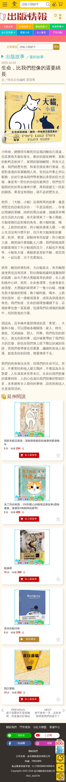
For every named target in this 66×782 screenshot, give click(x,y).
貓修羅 (8, 568)
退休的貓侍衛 (12, 628)
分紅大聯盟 (39, 727)
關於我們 (11, 727)
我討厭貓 (9, 688)
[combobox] (33, 4)
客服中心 (54, 727)
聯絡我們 (33, 751)
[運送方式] (60, 776)
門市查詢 (25, 727)
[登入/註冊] (54, 3)
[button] (4, 4)
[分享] (60, 767)
